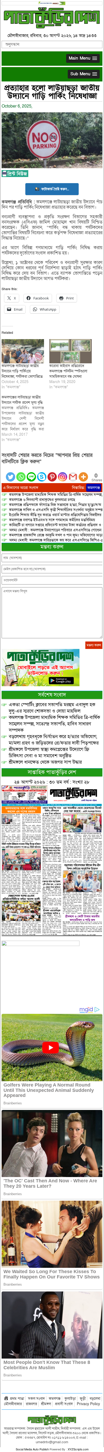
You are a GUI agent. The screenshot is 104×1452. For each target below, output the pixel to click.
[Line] (31, 474)
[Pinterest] (52, 474)
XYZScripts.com (78, 1449)
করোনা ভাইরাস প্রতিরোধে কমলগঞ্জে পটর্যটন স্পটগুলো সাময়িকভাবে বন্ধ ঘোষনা (68, 371)
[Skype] (41, 474)
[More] (83, 474)
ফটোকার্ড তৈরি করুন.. (55, 189)
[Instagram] (62, 474)
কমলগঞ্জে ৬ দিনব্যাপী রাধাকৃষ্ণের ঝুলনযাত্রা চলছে (42, 499)
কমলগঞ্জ (93, 487)
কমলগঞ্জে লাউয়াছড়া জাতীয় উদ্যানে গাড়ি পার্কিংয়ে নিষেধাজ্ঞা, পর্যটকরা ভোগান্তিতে (22, 371)
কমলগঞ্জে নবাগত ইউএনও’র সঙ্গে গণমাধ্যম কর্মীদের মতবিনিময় (52, 520)
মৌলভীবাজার (13, 1403)
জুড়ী (83, 1398)
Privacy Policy (88, 1403)
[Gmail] (73, 474)
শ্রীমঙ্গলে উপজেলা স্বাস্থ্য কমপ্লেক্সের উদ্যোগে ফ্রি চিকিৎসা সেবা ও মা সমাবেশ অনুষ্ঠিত (49, 752)
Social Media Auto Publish (32, 1449)
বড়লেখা (95, 1398)
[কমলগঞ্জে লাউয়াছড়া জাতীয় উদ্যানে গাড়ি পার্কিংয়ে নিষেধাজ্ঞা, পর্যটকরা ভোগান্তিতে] (23, 351)
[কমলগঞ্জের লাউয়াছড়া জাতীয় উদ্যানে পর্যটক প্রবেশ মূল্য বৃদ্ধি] (25, 419)
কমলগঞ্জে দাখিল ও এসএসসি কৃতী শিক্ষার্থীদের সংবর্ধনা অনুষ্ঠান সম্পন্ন (56, 509)
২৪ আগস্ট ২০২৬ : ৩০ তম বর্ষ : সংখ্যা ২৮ (52, 782)
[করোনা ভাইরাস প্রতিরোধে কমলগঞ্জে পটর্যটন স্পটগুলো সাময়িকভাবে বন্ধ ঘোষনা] (70, 351)
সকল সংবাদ (36, 1398)
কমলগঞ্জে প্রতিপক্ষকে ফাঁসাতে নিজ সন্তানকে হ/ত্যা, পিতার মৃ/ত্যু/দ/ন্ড (55, 504)
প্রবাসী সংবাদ (64, 1403)
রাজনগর (31, 1403)
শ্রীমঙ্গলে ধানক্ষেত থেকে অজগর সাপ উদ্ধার (45, 762)
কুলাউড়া (70, 1398)
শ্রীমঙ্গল (46, 1403)
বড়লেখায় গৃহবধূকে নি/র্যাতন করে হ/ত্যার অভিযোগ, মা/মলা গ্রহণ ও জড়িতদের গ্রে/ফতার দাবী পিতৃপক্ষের (54, 740)
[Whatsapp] (21, 474)
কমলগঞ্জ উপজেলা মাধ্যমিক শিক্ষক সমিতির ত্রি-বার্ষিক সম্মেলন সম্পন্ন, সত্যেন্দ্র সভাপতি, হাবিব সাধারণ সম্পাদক (54, 723)
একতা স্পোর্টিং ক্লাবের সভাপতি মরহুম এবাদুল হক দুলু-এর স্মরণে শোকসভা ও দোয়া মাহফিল (52, 708)
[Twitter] (10, 474)
